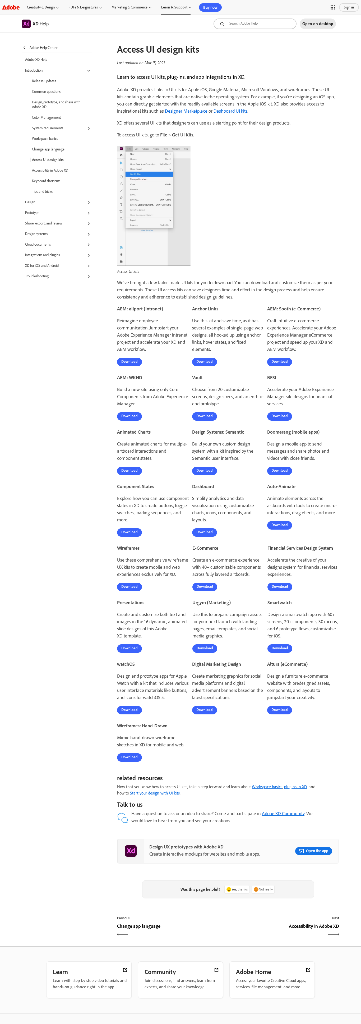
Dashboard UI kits (230, 111)
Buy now (210, 7)
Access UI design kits (48, 160)
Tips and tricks (42, 191)
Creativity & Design (41, 7)
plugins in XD (295, 786)
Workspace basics (45, 138)
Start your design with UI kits (155, 793)
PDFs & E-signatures (83, 7)
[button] (332, 7)
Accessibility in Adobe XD (50, 170)
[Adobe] (11, 7)
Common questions (46, 91)
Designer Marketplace (186, 111)
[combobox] (255, 24)
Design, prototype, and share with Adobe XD (56, 104)
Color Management (46, 117)
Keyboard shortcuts (46, 181)
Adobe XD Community (283, 813)
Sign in (349, 7)
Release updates (44, 81)
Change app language (48, 149)
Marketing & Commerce (129, 7)
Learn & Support (174, 7)
